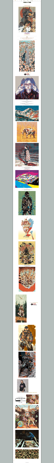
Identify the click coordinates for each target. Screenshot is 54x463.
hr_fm (31, 6)
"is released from (28, 404)
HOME (15, 0)
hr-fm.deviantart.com (27, 6)
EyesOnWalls (31, 404)
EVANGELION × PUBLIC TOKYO (32, 392)
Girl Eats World (26, 404)
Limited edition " (23, 404)
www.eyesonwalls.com (36, 302)
